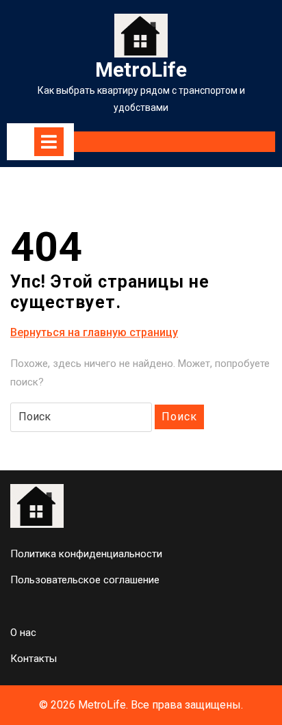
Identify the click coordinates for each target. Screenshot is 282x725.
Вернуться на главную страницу (94, 333)
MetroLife (141, 69)
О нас (23, 632)
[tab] (49, 141)
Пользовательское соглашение (84, 580)
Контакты (33, 658)
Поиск (179, 416)
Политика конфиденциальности (86, 554)
